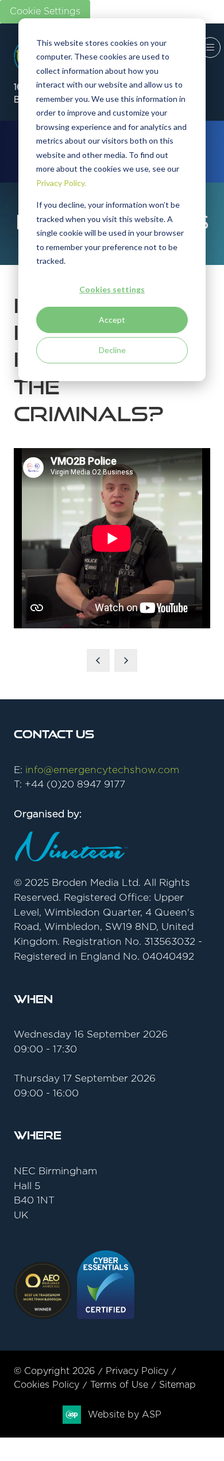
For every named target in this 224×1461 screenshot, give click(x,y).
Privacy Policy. (61, 183)
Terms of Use (119, 1384)
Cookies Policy (46, 1384)
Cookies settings (112, 289)
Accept (112, 319)
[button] (210, 47)
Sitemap (177, 1384)
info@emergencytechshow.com (102, 770)
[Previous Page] (98, 660)
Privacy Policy (137, 1371)
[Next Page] (125, 660)
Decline (112, 350)
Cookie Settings (45, 11)
